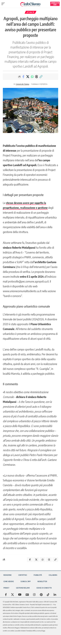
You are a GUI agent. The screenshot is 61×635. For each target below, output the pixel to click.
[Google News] (27, 594)
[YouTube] (19, 594)
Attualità (30, 12)
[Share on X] (28, 76)
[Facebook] (6, 594)
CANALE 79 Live (55, 4)
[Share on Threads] (37, 76)
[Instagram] (34, 594)
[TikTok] (48, 594)
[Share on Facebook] (23, 76)
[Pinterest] (41, 594)
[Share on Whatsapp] (32, 76)
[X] (12, 594)
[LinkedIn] (55, 594)
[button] (3, 4)
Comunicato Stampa (22, 84)
